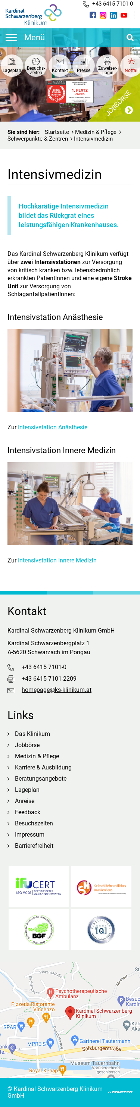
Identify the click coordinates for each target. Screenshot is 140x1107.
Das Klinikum (32, 733)
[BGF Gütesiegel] (39, 929)
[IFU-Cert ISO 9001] (39, 886)
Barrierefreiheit (34, 845)
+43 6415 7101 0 (112, 3)
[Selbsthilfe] (101, 886)
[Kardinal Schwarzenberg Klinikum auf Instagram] (103, 15)
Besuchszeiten (34, 823)
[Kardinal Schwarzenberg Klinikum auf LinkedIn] (113, 15)
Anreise (24, 801)
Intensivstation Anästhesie (52, 427)
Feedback (27, 812)
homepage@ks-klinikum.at (56, 689)
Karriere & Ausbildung (43, 767)
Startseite (57, 132)
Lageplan (27, 789)
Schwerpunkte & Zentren (37, 138)
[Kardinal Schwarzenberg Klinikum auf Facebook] (93, 15)
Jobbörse (27, 745)
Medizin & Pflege (95, 132)
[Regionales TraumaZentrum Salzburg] (101, 929)
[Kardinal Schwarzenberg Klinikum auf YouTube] (124, 15)
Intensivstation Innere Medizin (57, 560)
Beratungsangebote (40, 778)
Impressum (29, 834)
